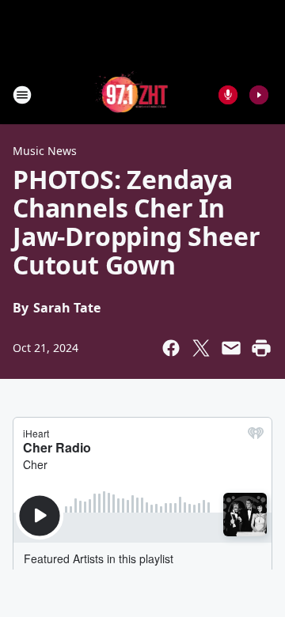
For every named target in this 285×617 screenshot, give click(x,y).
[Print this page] (261, 348)
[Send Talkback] (228, 94)
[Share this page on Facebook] (171, 348)
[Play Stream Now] (258, 94)
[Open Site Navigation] (22, 94)
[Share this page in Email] (231, 348)
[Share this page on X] (201, 348)
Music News (45, 150)
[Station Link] (132, 94)
